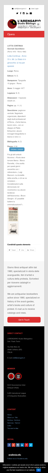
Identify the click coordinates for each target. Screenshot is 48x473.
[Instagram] (18, 445)
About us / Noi (12, 417)
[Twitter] (17, 13)
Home (9, 414)
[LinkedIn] (27, 13)
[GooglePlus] (13, 445)
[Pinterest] (26, 445)
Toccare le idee (12, 428)
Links (9, 425)
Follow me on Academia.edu (17, 458)
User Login (35, 8)
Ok (39, 470)
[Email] (31, 13)
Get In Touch (24, 319)
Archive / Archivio (13, 420)
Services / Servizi (13, 423)
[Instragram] (24, 13)
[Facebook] (20, 13)
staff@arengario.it (18, 358)
